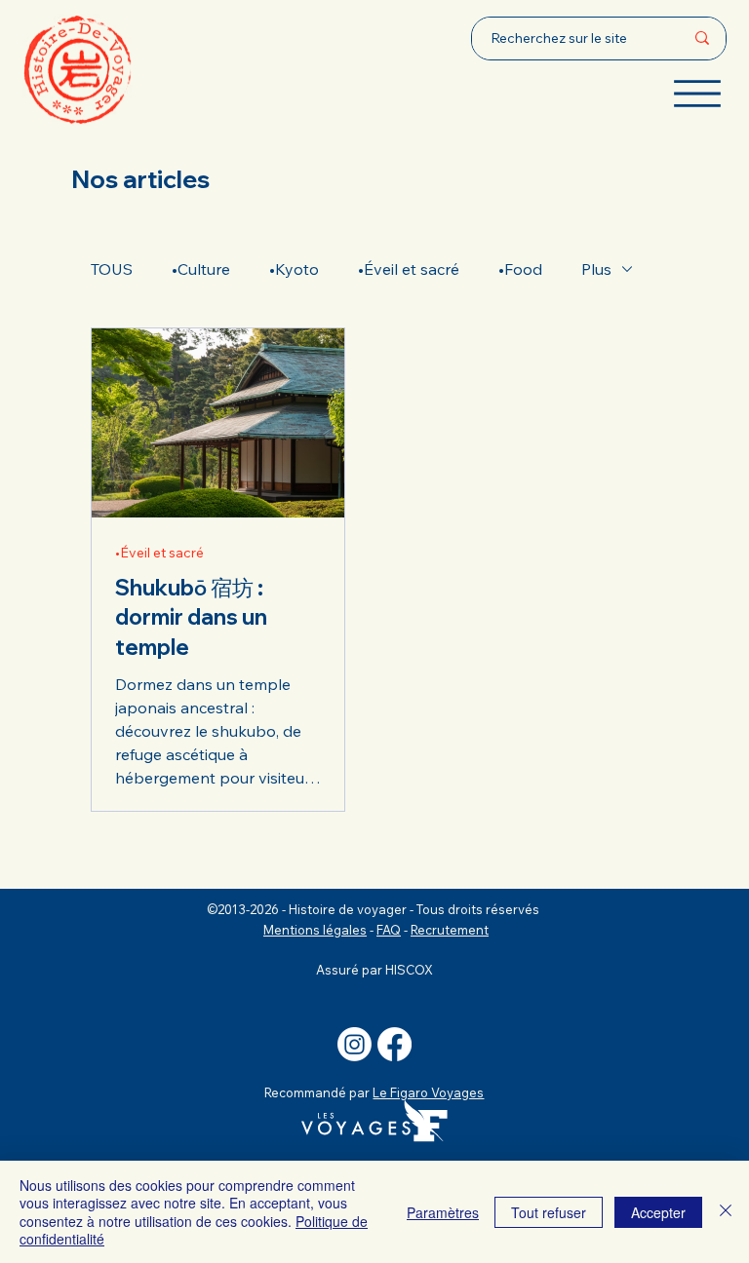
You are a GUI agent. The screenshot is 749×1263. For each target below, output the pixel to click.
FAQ (388, 930)
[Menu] (697, 93)
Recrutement (450, 930)
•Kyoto (294, 269)
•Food (520, 269)
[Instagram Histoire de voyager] (354, 1044)
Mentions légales (315, 930)
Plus (596, 269)
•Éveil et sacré (408, 269)
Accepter (658, 1212)
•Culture (201, 269)
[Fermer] (725, 1211)
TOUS (112, 269)
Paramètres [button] (443, 1212)
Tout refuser (548, 1212)
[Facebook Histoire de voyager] (394, 1044)
